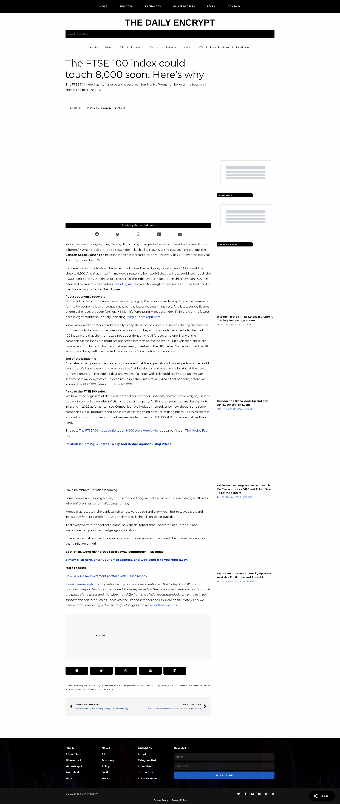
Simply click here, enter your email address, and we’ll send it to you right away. (127, 559)
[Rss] (273, 793)
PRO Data (126, 6)
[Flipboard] (252, 793)
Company (234, 6)
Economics (136, 47)
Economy (108, 760)
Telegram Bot (147, 760)
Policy (106, 766)
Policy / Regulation (219, 47)
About (142, 754)
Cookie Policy (161, 800)
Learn (211, 6)
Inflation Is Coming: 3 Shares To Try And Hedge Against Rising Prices (118, 444)
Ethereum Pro (75, 760)
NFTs (200, 47)
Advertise (144, 766)
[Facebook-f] (245, 793)
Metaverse (171, 47)
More (69, 778)
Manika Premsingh (79, 584)
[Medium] (259, 793)
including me (123, 284)
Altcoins (94, 47)
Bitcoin (108, 47)
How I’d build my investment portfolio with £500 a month (106, 576)
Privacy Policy (179, 800)
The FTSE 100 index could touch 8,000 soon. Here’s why (119, 430)
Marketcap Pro (75, 766)
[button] (97, 234)
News (103, 6)
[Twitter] (238, 793)
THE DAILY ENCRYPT (170, 23)
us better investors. (163, 605)
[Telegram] (266, 793)
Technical (72, 772)
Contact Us (145, 772)
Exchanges (153, 6)
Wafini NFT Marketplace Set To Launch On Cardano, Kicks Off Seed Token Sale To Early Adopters (244, 489)
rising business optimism (143, 317)
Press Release (243, 47)
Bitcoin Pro (73, 754)
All (103, 754)
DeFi (122, 47)
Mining (187, 47)
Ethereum (154, 47)
